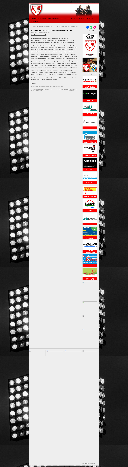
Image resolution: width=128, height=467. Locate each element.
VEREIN (62, 18)
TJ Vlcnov (83, 18)
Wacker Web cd (47, 32)
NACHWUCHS (55, 18)
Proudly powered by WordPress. (89, 463)
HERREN (44, 18)
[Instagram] (94, 27)
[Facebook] (87, 27)
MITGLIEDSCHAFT (75, 18)
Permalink (61, 86)
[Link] (89, 31)
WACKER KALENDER (36, 18)
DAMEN (49, 18)
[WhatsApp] (91, 27)
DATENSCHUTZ (34, 21)
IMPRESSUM (90, 18)
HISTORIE (67, 18)
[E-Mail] (93, 31)
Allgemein (42, 86)
